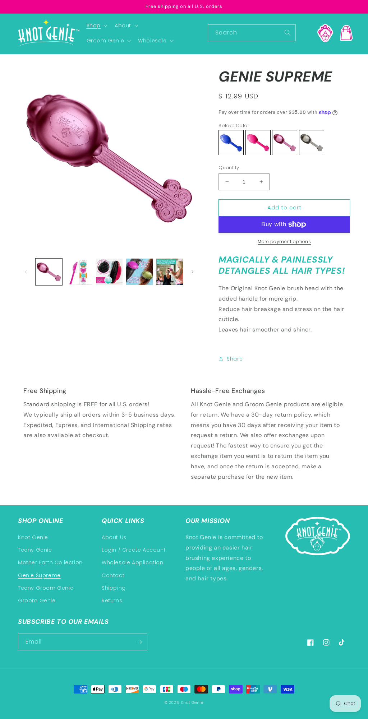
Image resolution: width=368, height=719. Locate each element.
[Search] (287, 33)
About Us (114, 537)
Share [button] (235, 358)
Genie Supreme (39, 575)
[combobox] (251, 33)
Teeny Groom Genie (45, 588)
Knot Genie (33, 537)
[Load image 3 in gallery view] (109, 272)
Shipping (114, 588)
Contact (113, 575)
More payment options (284, 241)
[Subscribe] (139, 642)
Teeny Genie (35, 549)
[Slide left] (26, 272)
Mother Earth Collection (50, 562)
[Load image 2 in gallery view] (79, 272)
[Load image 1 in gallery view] (49, 272)
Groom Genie (37, 600)
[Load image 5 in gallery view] (169, 272)
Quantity (228, 167)
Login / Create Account (134, 549)
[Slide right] (193, 272)
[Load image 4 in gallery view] (139, 272)
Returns (112, 600)
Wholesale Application (133, 562)
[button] (96, 25)
